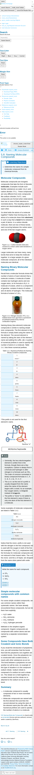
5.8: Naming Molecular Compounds (12, 715)
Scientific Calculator (9, 103)
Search (3, 772)
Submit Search (5, 40)
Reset (3, 53)
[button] (7, 116)
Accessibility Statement (8, 765)
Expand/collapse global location (32, 149)
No (11, 742)
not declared (6, 717)
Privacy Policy (14, 764)
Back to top (4, 725)
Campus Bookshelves (24, 150)
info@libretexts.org (10, 767)
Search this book (5, 34)
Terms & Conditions (24, 764)
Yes (5, 742)
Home (10, 150)
